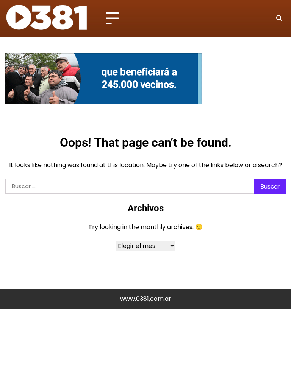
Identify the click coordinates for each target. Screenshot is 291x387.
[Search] (279, 18)
